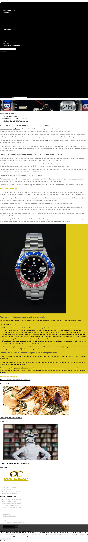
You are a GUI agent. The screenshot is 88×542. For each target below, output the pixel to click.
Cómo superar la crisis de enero (11, 418)
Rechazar (3, 539)
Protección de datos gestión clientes (14, 522)
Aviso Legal (6, 514)
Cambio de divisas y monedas (15, 82)
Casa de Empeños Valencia (15, 66)
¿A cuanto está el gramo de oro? (16, 77)
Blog (4, 89)
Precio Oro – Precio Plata (14, 70)
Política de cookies (9, 518)
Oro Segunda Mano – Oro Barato (16, 73)
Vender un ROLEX (7, 109)
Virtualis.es (28, 531)
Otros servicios (7, 75)
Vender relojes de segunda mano (10, 129)
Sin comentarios (24, 121)
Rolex (46, 140)
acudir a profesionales (21, 368)
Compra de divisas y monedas (12, 503)
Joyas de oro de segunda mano (12, 499)
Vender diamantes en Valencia (15, 63)
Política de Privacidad (9, 516)
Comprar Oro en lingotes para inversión (18, 68)
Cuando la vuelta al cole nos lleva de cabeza (15, 463)
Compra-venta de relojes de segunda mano (19, 84)
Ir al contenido (4, 1)
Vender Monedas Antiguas (14, 80)
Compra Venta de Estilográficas (16, 87)
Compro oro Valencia (13, 59)
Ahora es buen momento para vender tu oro (15, 380)
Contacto (6, 91)
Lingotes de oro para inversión (12, 491)
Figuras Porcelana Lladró (10, 505)
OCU (4, 520)
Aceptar (9, 539)
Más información (35, 537)
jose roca (17, 116)
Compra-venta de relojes (10, 501)
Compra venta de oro (9, 54)
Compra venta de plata (13, 61)
